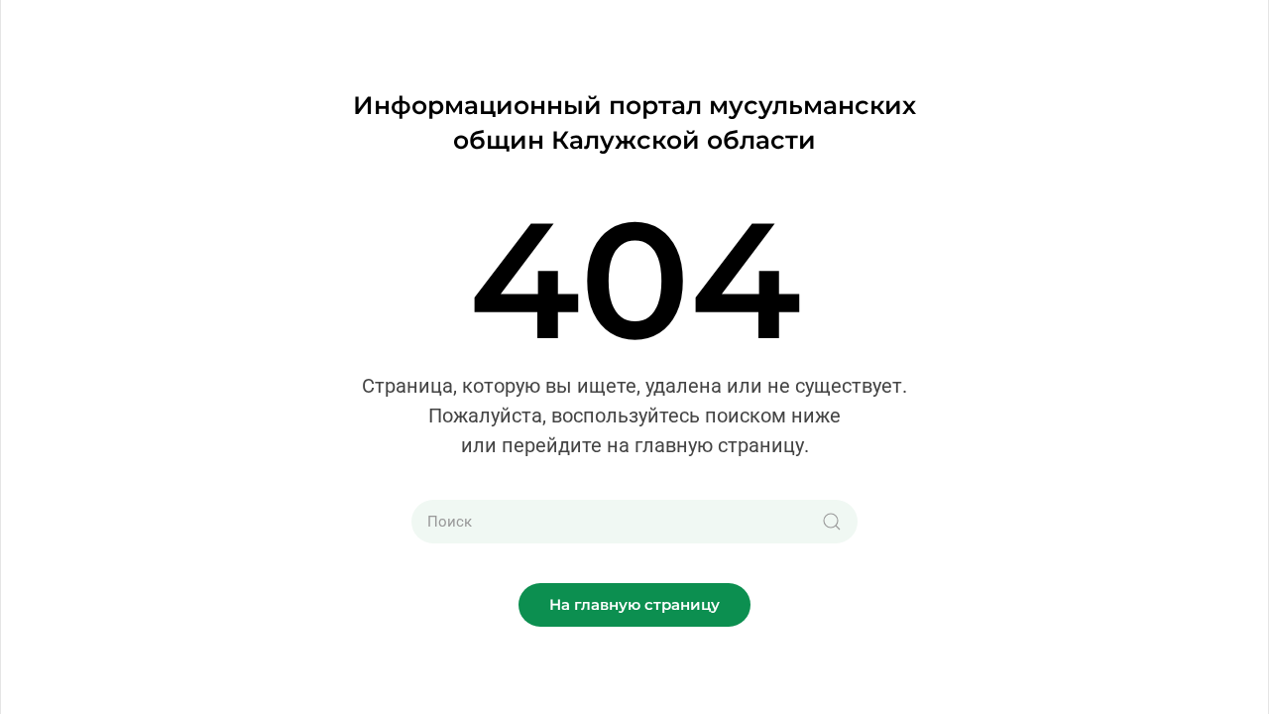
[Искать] (832, 521)
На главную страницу (634, 604)
